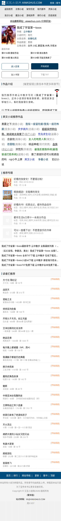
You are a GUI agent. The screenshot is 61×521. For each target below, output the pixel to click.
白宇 (30, 45)
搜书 (58, 2)
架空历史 (30, 9)
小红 (35, 45)
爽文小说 (30, 159)
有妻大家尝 (8, 443)
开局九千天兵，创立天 (15, 318)
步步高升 (29, 129)
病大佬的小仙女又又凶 (16, 434)
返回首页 (9, 9)
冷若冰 (53, 45)
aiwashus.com (32, 2)
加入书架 (15, 74)
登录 (52, 2)
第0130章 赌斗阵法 (10, 57)
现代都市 (41, 9)
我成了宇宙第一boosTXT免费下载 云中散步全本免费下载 (29, 264)
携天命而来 (8, 366)
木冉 (47, 45)
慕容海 (41, 45)
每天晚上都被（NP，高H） (17, 347)
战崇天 (6, 289)
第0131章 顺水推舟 (39, 52)
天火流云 (7, 424)
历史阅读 (52, 15)
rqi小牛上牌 (15, 159)
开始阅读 (45, 66)
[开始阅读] (55, 279)
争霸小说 (43, 159)
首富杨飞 (7, 462)
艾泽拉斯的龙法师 (13, 328)
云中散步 (27, 31)
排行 (15, 475)
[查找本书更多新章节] (47, 84)
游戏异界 (30, 15)
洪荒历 (23, 149)
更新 (37, 475)
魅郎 (5, 385)
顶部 (52, 475)
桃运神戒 (39, 144)
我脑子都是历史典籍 (14, 356)
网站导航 (26, 475)
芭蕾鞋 (16, 144)
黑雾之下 (12, 124)
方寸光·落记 (10, 279)
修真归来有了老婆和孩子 (15, 414)
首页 (8, 475)
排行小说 (41, 15)
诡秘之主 (7, 299)
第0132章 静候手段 (10, 52)
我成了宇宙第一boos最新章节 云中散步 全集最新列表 (28, 245)
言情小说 (19, 9)
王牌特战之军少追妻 (13, 405)
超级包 (7, 453)
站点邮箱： (21, 499)
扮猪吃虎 (32, 38)
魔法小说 (19, 15)
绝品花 (7, 337)
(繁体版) (30, 495)
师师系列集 (9, 308)
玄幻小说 (9, 15)
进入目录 (15, 66)
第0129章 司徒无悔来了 (41, 57)
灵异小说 (52, 9)
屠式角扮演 (10, 376)
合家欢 (16, 139)
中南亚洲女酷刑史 (13, 395)
